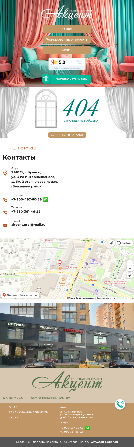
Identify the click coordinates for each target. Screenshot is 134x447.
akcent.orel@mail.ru (28, 225)
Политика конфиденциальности (50, 397)
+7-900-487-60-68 (26, 199)
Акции (67, 50)
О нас (67, 29)
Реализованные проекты (67, 39)
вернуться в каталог (67, 134)
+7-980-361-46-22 (25, 212)
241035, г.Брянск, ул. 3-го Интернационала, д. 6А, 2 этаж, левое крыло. (77, 414)
